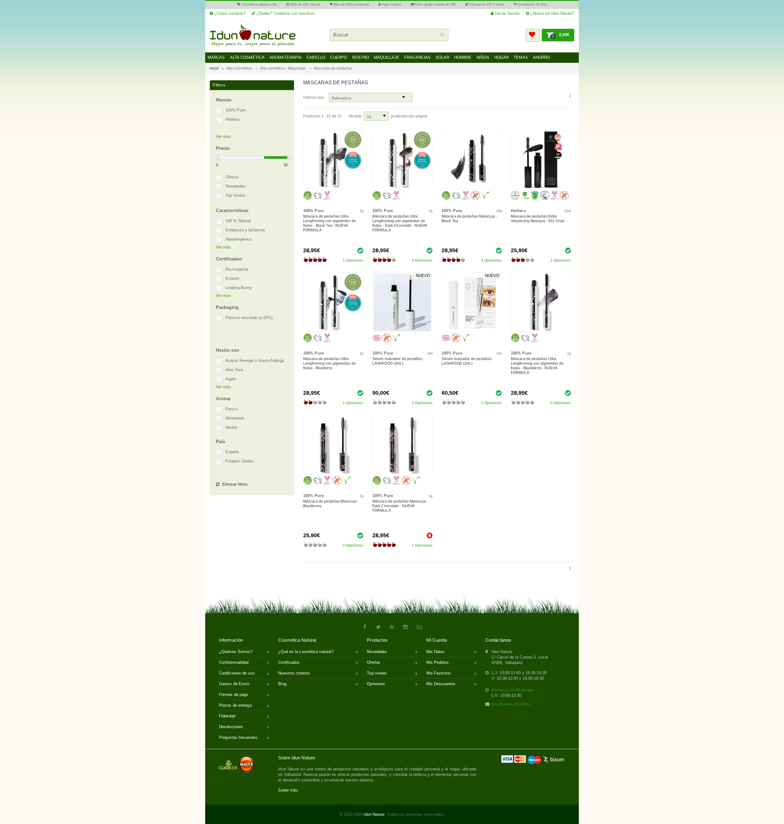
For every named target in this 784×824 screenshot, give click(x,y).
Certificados (289, 662)
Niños (483, 57)
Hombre (463, 57)
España (232, 452)
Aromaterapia (286, 57)
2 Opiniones (422, 260)
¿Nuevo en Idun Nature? (551, 13)
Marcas (216, 57)
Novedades (235, 186)
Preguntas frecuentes (238, 737)
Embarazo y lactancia (245, 230)
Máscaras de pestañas (333, 68)
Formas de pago (233, 694)
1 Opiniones (353, 260)
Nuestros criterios (294, 673)
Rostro (360, 57)
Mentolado (234, 418)
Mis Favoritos (438, 673)
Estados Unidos (239, 461)
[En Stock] (360, 250)
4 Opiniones (491, 260)
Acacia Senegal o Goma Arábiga (254, 360)
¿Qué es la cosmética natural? (306, 651)
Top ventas (377, 673)
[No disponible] (429, 535)
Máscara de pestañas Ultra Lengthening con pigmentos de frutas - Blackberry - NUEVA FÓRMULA (537, 366)
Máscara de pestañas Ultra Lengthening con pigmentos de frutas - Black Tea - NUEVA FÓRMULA (329, 223)
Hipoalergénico (238, 239)
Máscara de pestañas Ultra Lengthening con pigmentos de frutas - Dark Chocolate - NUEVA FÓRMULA (399, 223)
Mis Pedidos (437, 662)
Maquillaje (386, 57)
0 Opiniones (422, 403)
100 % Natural (238, 220)
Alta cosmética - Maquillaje (283, 68)
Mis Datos (435, 651)
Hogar (501, 57)
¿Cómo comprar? (229, 13)
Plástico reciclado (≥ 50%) (249, 317)
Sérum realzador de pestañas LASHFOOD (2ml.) (467, 361)
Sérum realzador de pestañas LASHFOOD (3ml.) (397, 361)
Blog (282, 684)
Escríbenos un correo (511, 704)
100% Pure (235, 110)
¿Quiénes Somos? (236, 651)
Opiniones (376, 684)
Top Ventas (235, 195)
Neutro (231, 427)
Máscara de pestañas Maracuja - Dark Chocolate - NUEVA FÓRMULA (400, 506)
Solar (442, 57)
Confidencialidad (234, 662)
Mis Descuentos (440, 684)
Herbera (232, 119)
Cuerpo (338, 57)
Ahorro (541, 57)
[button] (533, 35)
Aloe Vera (234, 369)
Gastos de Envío (234, 684)
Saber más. (288, 790)
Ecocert (232, 278)
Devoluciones (231, 726)
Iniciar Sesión (507, 13)
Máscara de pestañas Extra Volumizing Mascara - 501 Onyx (537, 218)
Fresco (231, 409)
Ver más (223, 136)
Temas (521, 57)
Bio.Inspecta (236, 269)
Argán (230, 379)
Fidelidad (227, 716)
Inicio (214, 68)
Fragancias (417, 57)
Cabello (316, 57)
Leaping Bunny (238, 287)
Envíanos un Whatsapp (512, 690)
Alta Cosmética (247, 57)
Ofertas (232, 177)
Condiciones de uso (236, 673)
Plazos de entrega (235, 705)
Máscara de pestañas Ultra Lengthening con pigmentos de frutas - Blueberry (329, 363)
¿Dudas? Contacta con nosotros (285, 13)
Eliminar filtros (235, 484)
